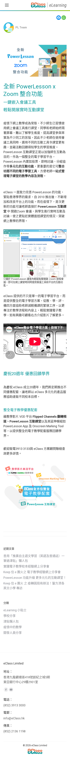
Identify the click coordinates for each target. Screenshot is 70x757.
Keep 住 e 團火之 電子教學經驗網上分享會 (32, 572)
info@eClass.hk (14, 718)
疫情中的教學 (12, 627)
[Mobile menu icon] (6, 5)
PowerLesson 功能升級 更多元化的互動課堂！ (34, 577)
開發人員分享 (12, 633)
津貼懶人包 (11, 621)
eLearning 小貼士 (15, 610)
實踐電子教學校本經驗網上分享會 (26, 566)
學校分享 (9, 616)
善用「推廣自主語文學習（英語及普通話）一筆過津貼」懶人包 (34, 558)
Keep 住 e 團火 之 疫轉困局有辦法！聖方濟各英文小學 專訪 (33, 586)
